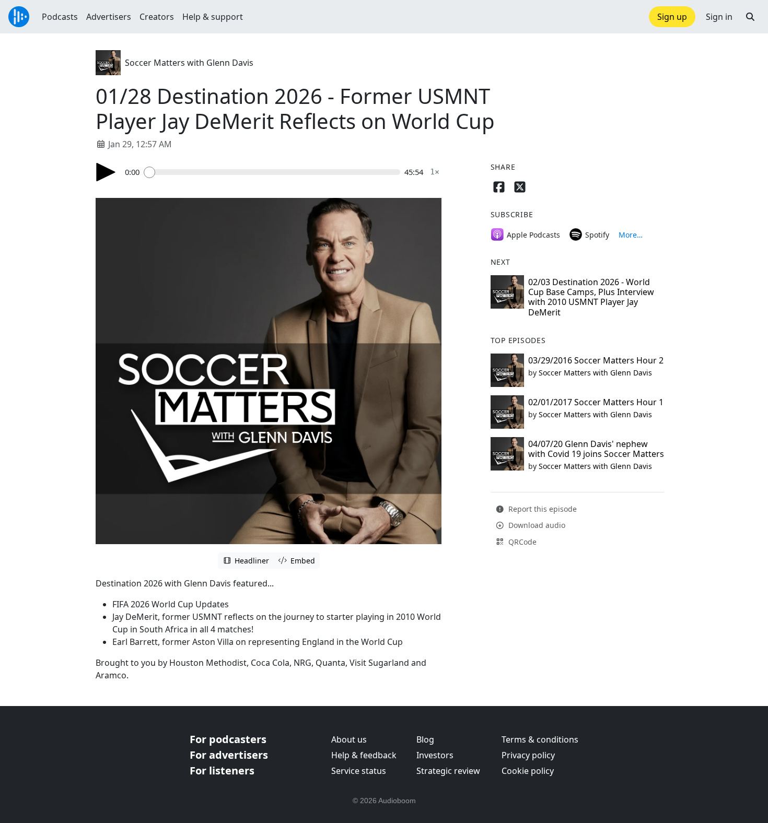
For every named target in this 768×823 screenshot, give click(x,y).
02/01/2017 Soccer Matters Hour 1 (596, 402)
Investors (434, 755)
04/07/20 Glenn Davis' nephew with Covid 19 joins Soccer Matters (596, 449)
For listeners (222, 770)
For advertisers (229, 755)
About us (349, 739)
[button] (750, 16)
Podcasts (60, 16)
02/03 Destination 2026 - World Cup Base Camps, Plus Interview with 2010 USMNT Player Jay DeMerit (591, 297)
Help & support (212, 16)
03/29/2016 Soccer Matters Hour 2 (596, 360)
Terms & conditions (540, 739)
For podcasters (228, 739)
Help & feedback (364, 755)
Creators (156, 16)
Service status (358, 771)
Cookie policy (528, 771)
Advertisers (108, 16)
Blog (425, 739)
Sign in (719, 16)
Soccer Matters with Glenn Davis (189, 62)
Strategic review (448, 771)
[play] (106, 172)
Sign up (672, 16)
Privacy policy (528, 755)
